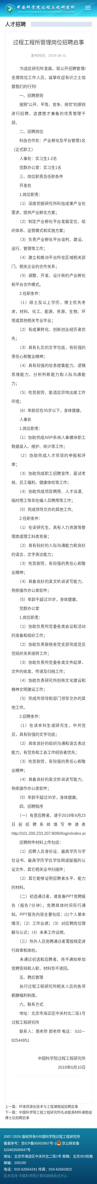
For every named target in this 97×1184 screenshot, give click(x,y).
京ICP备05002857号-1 (38, 1143)
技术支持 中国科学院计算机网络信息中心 (35, 1176)
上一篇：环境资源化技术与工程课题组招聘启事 (41, 1107)
